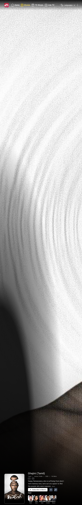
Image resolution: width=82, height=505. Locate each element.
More (53, 486)
